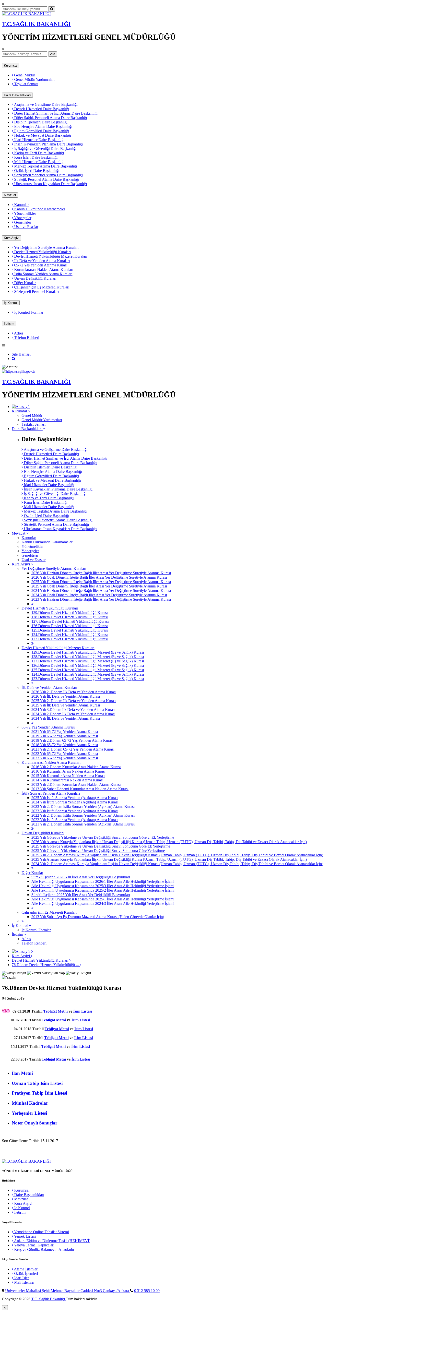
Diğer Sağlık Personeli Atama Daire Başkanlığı (50, 118)
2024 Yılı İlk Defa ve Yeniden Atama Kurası (65, 718)
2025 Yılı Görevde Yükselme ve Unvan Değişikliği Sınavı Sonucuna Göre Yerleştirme (98, 850)
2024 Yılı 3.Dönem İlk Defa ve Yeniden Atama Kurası (73, 709)
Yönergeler (22, 218)
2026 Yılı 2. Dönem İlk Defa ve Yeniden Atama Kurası (73, 692)
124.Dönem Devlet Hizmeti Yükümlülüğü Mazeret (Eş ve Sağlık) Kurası (87, 674)
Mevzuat (10, 195)
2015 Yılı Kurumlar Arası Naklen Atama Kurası (68, 776)
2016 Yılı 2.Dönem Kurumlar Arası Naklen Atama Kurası (76, 767)
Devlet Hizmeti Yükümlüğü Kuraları (42, 252)
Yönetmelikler (24, 213)
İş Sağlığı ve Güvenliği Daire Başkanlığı (45, 148)
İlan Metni (22, 1073)
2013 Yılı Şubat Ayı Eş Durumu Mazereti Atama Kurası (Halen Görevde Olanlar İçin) (97, 917)
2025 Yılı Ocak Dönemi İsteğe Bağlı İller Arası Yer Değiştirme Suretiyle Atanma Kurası (99, 586)
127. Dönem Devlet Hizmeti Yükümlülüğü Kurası (70, 621)
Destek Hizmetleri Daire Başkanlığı (41, 109)
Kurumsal (10, 65)
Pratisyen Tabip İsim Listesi (39, 1093)
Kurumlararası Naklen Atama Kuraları (43, 269)
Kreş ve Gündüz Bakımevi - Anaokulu (43, 1249)
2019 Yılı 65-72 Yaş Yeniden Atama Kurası (64, 736)
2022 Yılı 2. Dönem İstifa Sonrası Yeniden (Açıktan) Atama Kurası (83, 815)
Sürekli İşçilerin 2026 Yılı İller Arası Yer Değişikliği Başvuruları (80, 877)
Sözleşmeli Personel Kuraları (36, 291)
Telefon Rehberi (26, 337)
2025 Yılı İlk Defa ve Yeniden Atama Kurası (65, 705)
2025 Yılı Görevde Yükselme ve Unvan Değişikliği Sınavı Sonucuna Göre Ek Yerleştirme (100, 846)
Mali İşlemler (24, 1282)
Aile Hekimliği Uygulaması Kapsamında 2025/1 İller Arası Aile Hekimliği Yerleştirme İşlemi (102, 899)
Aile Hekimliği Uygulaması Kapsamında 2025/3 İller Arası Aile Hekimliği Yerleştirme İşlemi (102, 886)
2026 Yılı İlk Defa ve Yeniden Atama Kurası (65, 696)
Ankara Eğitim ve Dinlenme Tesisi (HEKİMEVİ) (51, 1241)
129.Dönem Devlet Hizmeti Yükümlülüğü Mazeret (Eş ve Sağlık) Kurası (87, 652)
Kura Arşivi (11, 238)
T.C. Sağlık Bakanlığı (48, 1299)
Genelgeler (22, 222)
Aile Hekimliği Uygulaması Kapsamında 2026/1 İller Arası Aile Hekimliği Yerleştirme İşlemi (102, 881)
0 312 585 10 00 (147, 1291)
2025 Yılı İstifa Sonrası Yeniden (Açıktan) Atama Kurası (74, 798)
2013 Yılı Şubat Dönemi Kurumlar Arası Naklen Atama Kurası (80, 789)
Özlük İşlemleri (25, 1273)
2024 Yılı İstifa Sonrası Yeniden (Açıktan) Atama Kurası (74, 802)
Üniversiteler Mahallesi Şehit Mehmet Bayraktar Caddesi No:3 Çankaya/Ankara (67, 1291)
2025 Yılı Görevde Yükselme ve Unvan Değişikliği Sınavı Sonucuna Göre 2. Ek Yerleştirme (102, 837)
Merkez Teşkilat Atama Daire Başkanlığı (45, 166)
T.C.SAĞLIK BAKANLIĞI (36, 24)
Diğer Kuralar (24, 283)
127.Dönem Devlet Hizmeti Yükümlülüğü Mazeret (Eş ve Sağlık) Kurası (87, 661)
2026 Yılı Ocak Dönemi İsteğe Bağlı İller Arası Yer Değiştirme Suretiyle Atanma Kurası (99, 577)
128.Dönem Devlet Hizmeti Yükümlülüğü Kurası (69, 617)
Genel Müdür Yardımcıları (34, 79)
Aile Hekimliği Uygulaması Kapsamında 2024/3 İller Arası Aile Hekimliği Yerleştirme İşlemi (102, 903)
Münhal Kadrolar (30, 1103)
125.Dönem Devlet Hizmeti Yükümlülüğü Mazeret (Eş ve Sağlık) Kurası (87, 670)
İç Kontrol (11, 303)
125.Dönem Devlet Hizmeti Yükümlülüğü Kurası (69, 630)
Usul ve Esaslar (25, 227)
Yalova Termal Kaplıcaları (33, 1245)
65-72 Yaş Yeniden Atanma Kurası (40, 265)
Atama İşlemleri (25, 1269)
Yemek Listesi (24, 1236)
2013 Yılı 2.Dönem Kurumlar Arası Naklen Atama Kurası (76, 784)
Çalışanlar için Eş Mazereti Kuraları (41, 287)
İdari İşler (21, 1278)
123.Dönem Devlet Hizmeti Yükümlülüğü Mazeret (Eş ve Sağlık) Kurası (87, 679)
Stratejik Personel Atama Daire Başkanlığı (46, 179)
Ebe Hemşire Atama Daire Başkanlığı (42, 126)
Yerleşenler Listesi (29, 1113)
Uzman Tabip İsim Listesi (37, 1083)
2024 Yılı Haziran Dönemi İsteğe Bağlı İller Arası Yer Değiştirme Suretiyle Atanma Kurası (101, 590)
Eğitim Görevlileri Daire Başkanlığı (41, 131)
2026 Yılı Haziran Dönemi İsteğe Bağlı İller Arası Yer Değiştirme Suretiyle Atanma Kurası (101, 573)
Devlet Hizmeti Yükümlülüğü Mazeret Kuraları (50, 256)
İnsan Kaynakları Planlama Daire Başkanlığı (48, 144)
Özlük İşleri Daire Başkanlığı (36, 170)
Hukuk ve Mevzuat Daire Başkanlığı (42, 135)
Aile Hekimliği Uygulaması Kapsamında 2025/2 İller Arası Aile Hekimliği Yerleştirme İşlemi (102, 890)
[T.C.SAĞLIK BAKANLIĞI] (26, 14)
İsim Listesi (82, 1011)
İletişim (9, 323)
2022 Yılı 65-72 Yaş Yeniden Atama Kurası (64, 754)
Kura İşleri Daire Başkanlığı (35, 157)
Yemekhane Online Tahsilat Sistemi (41, 1232)
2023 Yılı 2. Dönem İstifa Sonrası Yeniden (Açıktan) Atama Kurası (83, 806)
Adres (18, 333)
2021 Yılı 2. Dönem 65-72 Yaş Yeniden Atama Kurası (72, 749)
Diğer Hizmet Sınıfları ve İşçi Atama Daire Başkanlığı (55, 113)
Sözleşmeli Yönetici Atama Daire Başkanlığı (48, 175)
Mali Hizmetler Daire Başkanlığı (38, 162)
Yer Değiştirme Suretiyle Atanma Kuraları (46, 247)
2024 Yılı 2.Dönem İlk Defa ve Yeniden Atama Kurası (73, 714)
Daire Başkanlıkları (17, 95)
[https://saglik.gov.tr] (18, 371)
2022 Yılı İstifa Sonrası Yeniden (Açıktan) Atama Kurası (74, 820)
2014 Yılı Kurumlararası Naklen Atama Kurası (67, 780)
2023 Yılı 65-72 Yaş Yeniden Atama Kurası (64, 758)
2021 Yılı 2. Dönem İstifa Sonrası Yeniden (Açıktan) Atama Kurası (83, 824)
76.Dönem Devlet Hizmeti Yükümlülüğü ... (46, 965)
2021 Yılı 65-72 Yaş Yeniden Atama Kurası (64, 731)
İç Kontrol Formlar (28, 312)
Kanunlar (21, 205)
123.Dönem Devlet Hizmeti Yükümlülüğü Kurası (69, 639)
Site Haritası (21, 354)
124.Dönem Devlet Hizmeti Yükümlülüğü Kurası (69, 635)
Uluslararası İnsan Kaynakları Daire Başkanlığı (50, 184)
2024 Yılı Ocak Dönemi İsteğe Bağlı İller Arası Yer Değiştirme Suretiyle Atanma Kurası (99, 595)
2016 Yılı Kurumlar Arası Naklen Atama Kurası (68, 771)
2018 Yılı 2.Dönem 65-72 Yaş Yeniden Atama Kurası (72, 740)
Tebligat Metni (55, 1011)
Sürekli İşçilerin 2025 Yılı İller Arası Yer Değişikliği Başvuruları (80, 895)
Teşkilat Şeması (25, 84)
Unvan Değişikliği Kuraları (34, 278)
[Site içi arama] (13, 359)
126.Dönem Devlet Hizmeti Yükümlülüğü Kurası (69, 626)
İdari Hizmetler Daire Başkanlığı (38, 140)
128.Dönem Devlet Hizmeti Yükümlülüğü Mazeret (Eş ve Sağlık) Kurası (87, 657)
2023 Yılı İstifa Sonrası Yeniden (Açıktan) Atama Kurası (74, 811)
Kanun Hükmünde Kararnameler (39, 209)
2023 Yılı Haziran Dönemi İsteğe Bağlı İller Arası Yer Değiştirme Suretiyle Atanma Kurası (101, 599)
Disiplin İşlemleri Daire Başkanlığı (40, 122)
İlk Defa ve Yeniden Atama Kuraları (41, 261)
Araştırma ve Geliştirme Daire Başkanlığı (45, 104)
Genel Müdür (24, 75)
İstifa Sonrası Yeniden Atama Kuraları (42, 274)
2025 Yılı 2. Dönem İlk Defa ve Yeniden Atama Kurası (73, 701)
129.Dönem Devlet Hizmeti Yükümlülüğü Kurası (69, 612)
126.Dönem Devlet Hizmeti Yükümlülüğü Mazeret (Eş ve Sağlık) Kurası (87, 665)
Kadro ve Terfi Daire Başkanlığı (38, 153)
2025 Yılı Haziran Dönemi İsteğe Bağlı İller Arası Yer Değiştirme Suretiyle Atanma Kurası (101, 582)
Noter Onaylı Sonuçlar (34, 1122)
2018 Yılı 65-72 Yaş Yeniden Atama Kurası (64, 745)
